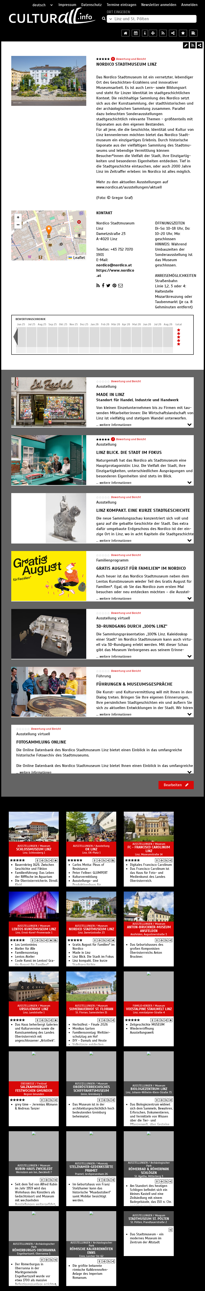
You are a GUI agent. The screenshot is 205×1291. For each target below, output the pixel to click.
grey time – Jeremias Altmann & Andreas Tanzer (36, 1106)
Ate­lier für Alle (25, 949)
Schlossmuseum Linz (33, 849)
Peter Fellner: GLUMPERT (90, 873)
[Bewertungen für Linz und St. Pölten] (183, 33)
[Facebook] (103, 285)
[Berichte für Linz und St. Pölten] (193, 33)
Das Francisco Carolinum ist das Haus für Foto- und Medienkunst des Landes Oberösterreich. (149, 875)
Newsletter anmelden (158, 4)
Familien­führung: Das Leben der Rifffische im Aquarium (34, 875)
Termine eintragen (121, 4)
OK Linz (91, 849)
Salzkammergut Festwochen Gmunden (33, 1089)
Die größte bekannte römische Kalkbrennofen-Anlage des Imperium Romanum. (90, 1272)
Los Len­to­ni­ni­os (26, 945)
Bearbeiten (173, 785)
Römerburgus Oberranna (34, 1250)
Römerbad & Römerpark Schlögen (148, 1171)
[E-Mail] (120, 285)
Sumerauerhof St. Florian (91, 1009)
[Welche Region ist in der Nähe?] (153, 33)
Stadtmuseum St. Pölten (148, 1219)
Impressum (67, 4)
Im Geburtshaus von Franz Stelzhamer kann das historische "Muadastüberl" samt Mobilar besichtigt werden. (91, 1192)
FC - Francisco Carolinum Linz (149, 849)
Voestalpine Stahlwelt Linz (149, 1009)
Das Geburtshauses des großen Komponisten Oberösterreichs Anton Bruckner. (146, 951)
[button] (49, 230)
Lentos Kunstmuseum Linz (34, 929)
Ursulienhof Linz (33, 1009)
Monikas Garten (83, 1029)
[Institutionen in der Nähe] (42, 860)
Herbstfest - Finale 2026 (90, 1025)
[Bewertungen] (56, 860)
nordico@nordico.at (114, 265)
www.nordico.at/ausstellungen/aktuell (129, 187)
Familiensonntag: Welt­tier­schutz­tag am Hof (91, 1035)
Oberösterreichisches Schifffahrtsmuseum (91, 1089)
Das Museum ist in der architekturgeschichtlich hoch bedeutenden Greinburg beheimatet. (93, 1110)
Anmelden (189, 4)
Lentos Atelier (25, 957)
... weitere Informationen (113, 425)
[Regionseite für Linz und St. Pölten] (126, 33)
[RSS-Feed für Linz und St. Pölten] (163, 33)
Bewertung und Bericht (131, 59)
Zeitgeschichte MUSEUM (147, 1025)
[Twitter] (108, 285)
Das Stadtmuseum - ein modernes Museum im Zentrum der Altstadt (147, 1238)
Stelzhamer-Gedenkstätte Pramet (91, 1168)
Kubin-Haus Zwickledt (33, 1169)
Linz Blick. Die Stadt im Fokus (93, 957)
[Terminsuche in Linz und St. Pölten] (136, 33)
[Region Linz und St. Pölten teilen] (173, 33)
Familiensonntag (26, 953)
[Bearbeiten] (186, 45)
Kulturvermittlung (84, 877)
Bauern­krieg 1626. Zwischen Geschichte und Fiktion (34, 867)
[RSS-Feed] (193, 45)
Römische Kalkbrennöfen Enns (91, 1251)
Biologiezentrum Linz (148, 1089)
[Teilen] (199, 45)
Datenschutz (91, 4)
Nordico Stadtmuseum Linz (91, 929)
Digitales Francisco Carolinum (151, 865)
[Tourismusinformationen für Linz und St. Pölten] (145, 33)
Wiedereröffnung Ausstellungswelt (142, 1031)
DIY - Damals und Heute (89, 1041)
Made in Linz (81, 953)
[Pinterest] (114, 285)
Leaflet (78, 257)
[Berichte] (113, 860)
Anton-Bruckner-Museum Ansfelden (149, 929)
